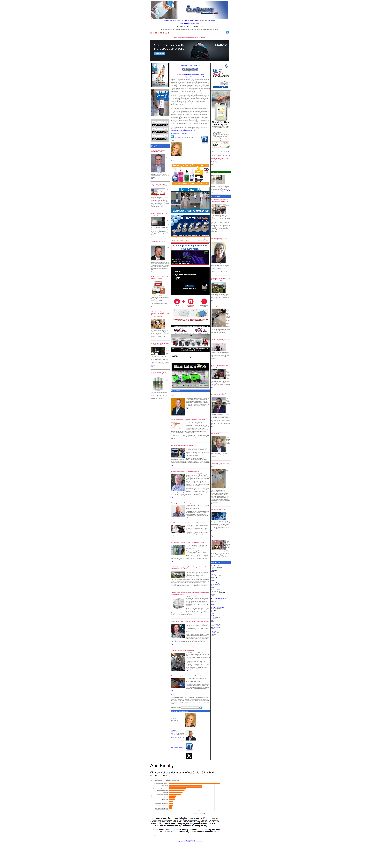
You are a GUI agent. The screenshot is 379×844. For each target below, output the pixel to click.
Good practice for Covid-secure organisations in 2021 (183, 445)
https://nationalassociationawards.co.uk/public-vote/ (183, 130)
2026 (193, 840)
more (152, 178)
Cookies (197, 841)
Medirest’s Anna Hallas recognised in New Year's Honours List (219, 239)
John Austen (174, 730)
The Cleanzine (188, 840)
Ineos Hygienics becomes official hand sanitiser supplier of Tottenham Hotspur (220, 200)
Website (212, 571)
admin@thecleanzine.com (179, 737)
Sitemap (201, 841)
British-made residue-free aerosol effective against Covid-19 (158, 373)
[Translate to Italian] (158, 33)
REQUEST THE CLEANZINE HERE (220, 151)
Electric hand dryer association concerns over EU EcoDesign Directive (160, 344)
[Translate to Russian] (166, 33)
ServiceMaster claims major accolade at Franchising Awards (220, 366)
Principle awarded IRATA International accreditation (183, 650)
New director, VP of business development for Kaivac (158, 150)
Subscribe (178, 841)
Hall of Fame (191, 841)
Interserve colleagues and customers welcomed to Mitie (219, 432)
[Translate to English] (151, 33)
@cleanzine (192, 137)
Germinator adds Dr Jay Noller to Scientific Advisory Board (185, 471)
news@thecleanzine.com (179, 721)
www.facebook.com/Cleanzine (179, 133)
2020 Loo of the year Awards (218, 509)
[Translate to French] (153, 33)
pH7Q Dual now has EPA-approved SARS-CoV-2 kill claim (159, 277)
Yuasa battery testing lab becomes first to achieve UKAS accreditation (187, 676)
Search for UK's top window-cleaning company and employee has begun (188, 522)
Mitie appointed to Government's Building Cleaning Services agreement (187, 542)
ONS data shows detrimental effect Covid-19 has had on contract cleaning (188, 419)
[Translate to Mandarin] (168, 33)
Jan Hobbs (173, 160)
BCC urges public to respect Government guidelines (183, 503)
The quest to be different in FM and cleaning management (159, 214)
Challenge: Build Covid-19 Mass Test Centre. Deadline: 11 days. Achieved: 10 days (220, 465)
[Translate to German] (161, 33)
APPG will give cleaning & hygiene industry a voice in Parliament (219, 393)
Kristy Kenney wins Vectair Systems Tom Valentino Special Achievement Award (190, 621)
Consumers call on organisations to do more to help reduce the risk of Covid (220, 340)
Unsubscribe (184, 841)
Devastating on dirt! (215, 306)
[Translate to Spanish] (156, 33)
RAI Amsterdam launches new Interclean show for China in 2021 (159, 185)
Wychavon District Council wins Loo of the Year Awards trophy (220, 279)
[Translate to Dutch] (163, 33)
